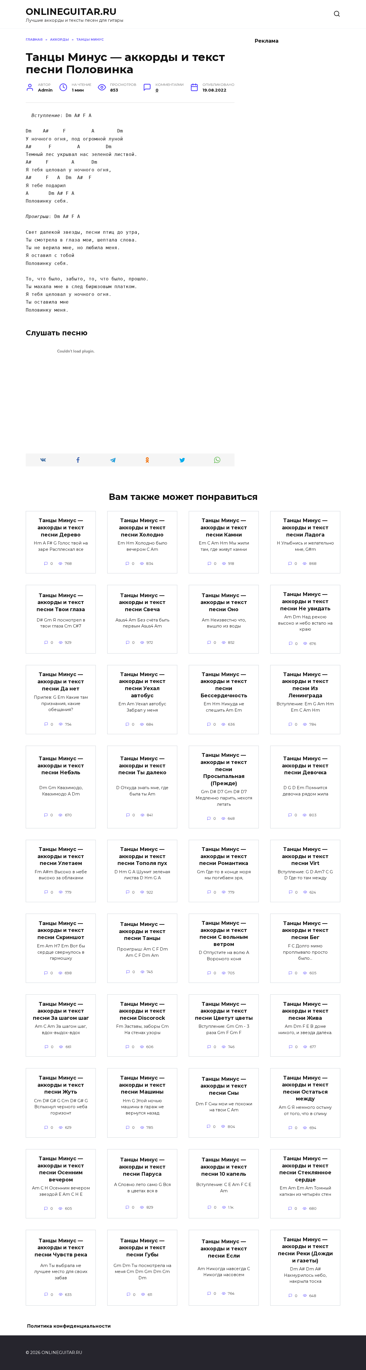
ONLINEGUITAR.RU (71, 11)
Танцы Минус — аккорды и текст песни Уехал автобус (142, 684)
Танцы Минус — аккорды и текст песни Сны (223, 1086)
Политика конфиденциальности (69, 1326)
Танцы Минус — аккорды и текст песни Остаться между (305, 1088)
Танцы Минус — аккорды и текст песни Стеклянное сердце (305, 1169)
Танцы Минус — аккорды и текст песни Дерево (60, 527)
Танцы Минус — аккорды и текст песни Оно (223, 602)
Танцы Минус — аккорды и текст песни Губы (142, 1248)
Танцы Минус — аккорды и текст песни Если (223, 1248)
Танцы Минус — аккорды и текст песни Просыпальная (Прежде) (223, 769)
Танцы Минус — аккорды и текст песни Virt (305, 856)
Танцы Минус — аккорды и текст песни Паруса (142, 1167)
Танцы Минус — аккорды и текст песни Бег (305, 930)
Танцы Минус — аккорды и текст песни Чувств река (61, 1248)
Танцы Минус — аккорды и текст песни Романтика (223, 856)
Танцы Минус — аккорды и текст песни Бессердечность (223, 684)
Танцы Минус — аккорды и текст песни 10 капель (223, 1167)
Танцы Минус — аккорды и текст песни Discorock (142, 1011)
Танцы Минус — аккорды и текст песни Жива (305, 1011)
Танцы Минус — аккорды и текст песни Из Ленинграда (305, 684)
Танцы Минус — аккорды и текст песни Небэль (60, 765)
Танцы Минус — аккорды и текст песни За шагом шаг (61, 1011)
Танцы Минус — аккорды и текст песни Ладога (305, 527)
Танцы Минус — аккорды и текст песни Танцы (142, 931)
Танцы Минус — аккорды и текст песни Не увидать (305, 601)
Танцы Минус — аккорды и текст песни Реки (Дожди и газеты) (305, 1249)
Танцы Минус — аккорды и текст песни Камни (223, 527)
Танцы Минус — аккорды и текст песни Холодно (142, 527)
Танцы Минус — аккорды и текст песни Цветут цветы (224, 1011)
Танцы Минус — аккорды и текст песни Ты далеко (142, 765)
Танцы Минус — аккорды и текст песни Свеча (142, 602)
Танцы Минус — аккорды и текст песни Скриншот (60, 930)
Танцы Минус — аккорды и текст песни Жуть (60, 1085)
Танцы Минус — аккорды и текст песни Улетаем (60, 856)
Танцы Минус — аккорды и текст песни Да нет (60, 681)
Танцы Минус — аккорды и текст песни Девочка (305, 765)
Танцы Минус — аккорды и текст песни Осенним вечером (60, 1169)
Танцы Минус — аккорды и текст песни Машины (142, 1085)
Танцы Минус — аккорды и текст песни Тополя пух (142, 856)
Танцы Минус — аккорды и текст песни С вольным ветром (224, 933)
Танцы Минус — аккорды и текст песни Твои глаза (61, 602)
